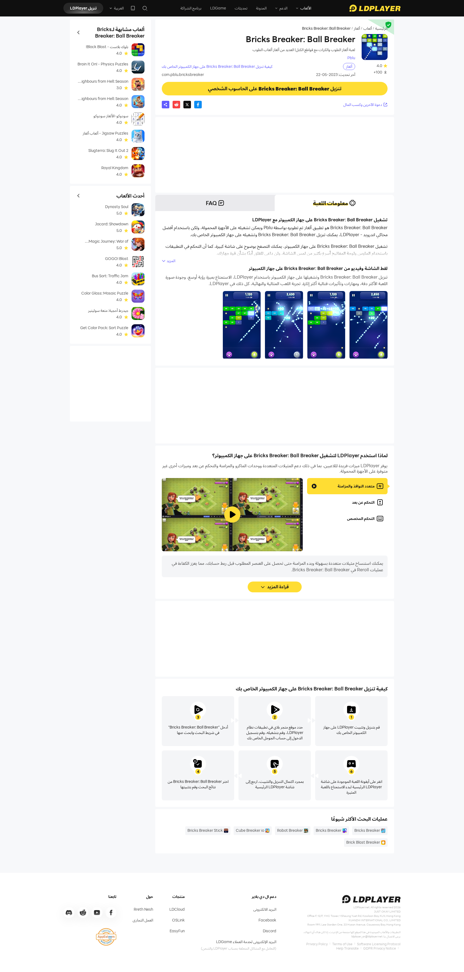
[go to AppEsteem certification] (106, 937)
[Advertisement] (274, 155)
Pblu (351, 57)
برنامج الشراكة (190, 8)
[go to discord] (68, 912)
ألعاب (367, 28)
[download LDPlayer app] (133, 8)
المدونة (261, 8)
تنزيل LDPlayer (83, 8)
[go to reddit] (83, 912)
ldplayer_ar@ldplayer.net (366, 936)
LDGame (218, 8)
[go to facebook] (111, 912)
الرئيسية (381, 28)
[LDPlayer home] (375, 8)
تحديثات (241, 8)
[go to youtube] (97, 912)
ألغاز (357, 28)
